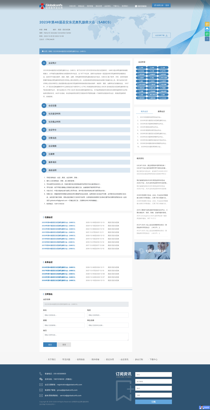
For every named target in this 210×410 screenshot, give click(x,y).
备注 (45, 330)
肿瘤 (45, 29)
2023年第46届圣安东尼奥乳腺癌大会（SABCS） (70, 51)
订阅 (154, 402)
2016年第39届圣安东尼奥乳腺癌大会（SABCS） (59, 248)
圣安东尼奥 (66, 29)
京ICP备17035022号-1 (47, 404)
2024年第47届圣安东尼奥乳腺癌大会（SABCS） (59, 226)
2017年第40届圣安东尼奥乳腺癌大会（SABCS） (59, 245)
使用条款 (81, 359)
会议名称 (46, 299)
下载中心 (116, 6)
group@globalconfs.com (67, 390)
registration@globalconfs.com (69, 384)
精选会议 (81, 6)
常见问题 (66, 359)
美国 (59, 29)
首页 (45, 51)
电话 (89, 310)
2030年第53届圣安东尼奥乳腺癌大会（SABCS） (59, 280)
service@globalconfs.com (70, 395)
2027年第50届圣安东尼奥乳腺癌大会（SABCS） (59, 270)
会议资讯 (107, 6)
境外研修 (90, 6)
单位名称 (90, 320)
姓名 (45, 310)
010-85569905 (60, 374)
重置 (64, 345)
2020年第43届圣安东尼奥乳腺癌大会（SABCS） (59, 235)
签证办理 (99, 6)
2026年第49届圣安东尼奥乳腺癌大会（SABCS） (59, 267)
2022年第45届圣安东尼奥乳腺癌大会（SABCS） (59, 229)
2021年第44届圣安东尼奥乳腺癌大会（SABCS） (59, 232)
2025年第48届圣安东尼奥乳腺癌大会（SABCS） (59, 222)
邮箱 (45, 320)
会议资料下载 (159, 35)
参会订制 (139, 359)
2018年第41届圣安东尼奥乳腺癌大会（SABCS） (59, 242)
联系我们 (125, 6)
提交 (50, 345)
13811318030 (59, 379)
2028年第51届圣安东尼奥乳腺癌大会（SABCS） (59, 274)
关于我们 (52, 359)
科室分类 (72, 6)
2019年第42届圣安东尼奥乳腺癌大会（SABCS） (59, 239)
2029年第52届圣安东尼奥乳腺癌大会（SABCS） (59, 277)
